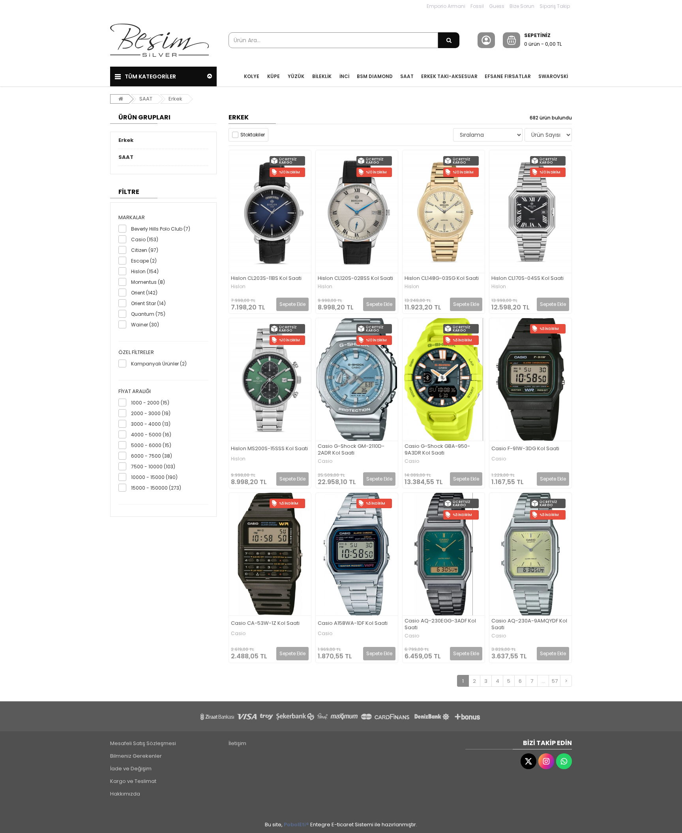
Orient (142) (144, 292)
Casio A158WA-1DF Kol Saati (353, 623)
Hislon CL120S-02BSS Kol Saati (355, 278)
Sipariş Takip (555, 6)
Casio (325, 461)
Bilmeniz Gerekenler (136, 756)
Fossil (477, 6)
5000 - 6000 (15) (151, 445)
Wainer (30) (145, 324)
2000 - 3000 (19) (150, 413)
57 (555, 681)
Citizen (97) (144, 250)
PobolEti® (296, 824)
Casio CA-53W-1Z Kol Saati (265, 623)
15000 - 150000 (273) (156, 488)
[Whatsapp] (564, 761)
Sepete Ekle (292, 304)
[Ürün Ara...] (448, 40)
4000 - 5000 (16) (151, 434)
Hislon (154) (145, 271)
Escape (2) (144, 260)
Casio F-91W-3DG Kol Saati (525, 448)
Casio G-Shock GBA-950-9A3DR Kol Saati (437, 450)
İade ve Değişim (131, 768)
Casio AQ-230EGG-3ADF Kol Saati (440, 624)
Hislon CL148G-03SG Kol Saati (442, 278)
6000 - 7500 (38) (151, 456)
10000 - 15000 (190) (154, 477)
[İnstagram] (546, 761)
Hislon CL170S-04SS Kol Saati (527, 278)
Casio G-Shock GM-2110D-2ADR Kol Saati (351, 450)
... (543, 681)
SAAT (145, 98)
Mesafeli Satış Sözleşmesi (143, 743)
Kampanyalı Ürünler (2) (159, 363)
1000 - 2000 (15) (150, 402)
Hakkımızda (125, 794)
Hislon (238, 286)
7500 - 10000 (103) (153, 466)
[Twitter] (528, 761)
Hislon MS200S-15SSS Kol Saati (269, 448)
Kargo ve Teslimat (133, 781)
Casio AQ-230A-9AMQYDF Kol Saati (529, 624)
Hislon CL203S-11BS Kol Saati (266, 278)
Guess (496, 6)
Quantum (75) (148, 314)
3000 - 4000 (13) (150, 424)
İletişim (237, 743)
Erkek (175, 98)
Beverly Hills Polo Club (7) (160, 228)
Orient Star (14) (148, 303)
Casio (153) (144, 239)
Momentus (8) (148, 282)
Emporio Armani (446, 6)
